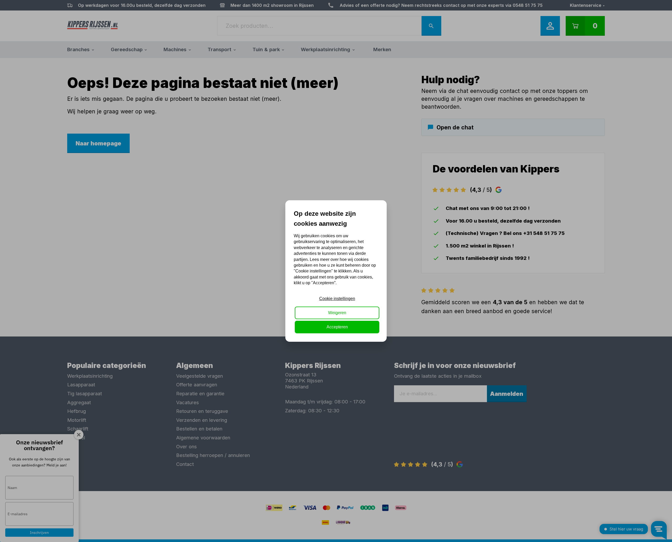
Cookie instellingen (337, 298)
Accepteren (337, 327)
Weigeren (337, 313)
